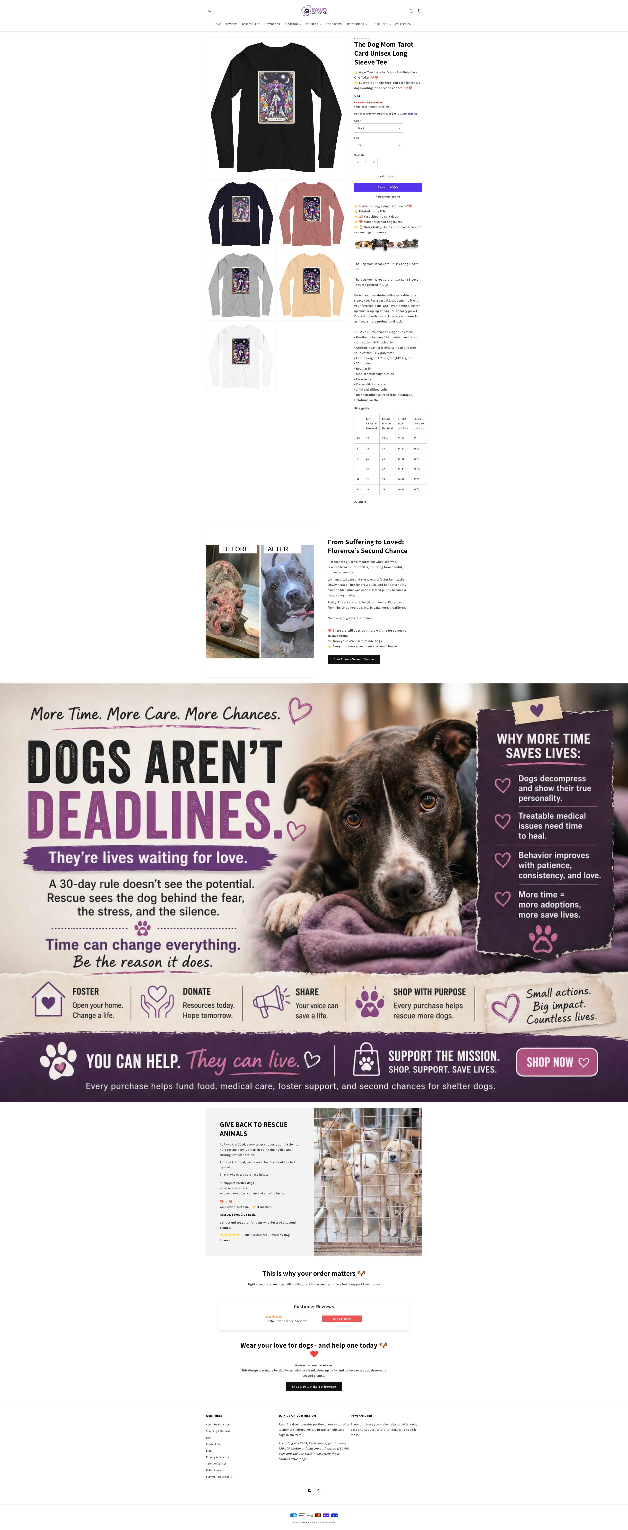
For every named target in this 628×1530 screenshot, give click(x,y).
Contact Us (213, 1444)
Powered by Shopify (325, 1522)
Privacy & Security (217, 1457)
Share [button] (362, 501)
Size (356, 137)
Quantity (359, 154)
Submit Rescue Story (219, 1476)
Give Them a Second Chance (354, 659)
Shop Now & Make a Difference (314, 1386)
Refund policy (214, 1470)
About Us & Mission (218, 1424)
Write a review (342, 1318)
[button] (210, 10)
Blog (209, 1450)
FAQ (208, 1437)
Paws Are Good (308, 1522)
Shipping (359, 106)
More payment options (388, 196)
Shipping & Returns (218, 1431)
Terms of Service (216, 1463)
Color (357, 120)
